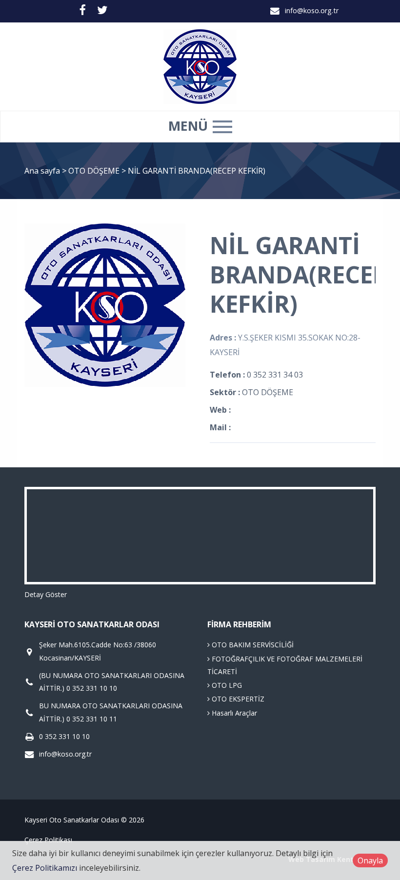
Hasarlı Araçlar (233, 713)
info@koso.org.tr (312, 10)
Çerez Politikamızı (44, 867)
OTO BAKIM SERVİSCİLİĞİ (252, 644)
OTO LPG (226, 685)
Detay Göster (45, 594)
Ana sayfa (42, 170)
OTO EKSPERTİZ (237, 698)
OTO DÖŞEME (94, 170)
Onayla (370, 860)
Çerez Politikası (48, 839)
